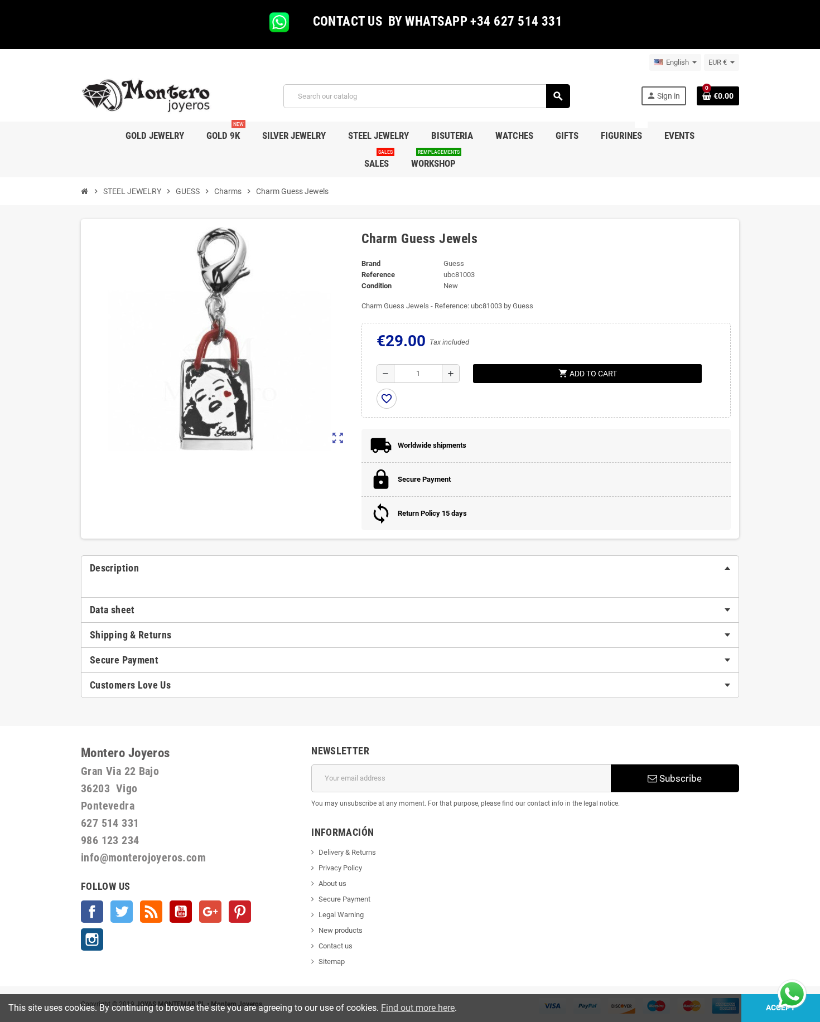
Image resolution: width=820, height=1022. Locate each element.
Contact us (336, 946)
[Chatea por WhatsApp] (792, 993)
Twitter (121, 911)
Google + (210, 911)
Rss (151, 911)
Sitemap (332, 961)
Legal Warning (341, 914)
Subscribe (679, 778)
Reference (378, 274)
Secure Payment (344, 899)
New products (341, 930)
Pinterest (240, 911)
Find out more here (418, 1007)
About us (332, 883)
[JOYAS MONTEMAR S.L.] (146, 95)
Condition (376, 286)
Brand (370, 263)
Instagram (92, 939)
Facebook (92, 911)
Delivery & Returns (347, 852)
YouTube (181, 911)
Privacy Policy (340, 868)
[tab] (410, 568)
